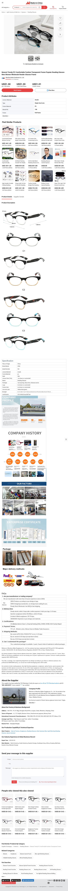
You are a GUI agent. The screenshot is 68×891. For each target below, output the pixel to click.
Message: (8, 768)
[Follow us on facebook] (54, 880)
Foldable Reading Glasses (9, 858)
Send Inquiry (17, 90)
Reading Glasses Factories (46, 865)
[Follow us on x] (57, 880)
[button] (2, 3)
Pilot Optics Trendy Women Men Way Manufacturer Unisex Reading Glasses (59, 162)
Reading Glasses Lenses (40, 869)
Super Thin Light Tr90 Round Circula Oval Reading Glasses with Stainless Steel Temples (60, 184)
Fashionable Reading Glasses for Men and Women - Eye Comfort (46, 139)
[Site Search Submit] (44, 7)
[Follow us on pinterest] (64, 880)
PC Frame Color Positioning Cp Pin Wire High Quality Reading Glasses (33, 139)
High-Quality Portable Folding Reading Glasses (7, 184)
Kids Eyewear (40, 731)
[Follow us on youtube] (62, 880)
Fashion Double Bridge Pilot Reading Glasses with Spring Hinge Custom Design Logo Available (33, 184)
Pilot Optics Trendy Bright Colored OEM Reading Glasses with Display (20, 139)
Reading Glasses (32, 12)
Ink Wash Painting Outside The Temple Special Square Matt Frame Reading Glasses (20, 162)
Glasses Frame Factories (9, 865)
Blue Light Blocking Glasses (42, 854)
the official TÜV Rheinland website (49, 683)
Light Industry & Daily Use (13, 12)
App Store (5, 880)
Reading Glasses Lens (25, 869)
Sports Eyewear (11, 733)
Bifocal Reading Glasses (26, 858)
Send (14, 782)
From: (9, 759)
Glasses (5, 854)
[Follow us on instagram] (59, 880)
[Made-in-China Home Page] (34, 2)
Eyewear (23, 12)
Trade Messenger (28, 880)
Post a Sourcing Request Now (47, 782)
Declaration (51, 886)
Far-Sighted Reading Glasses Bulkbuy (45, 873)
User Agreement (43, 886)
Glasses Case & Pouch (25, 854)
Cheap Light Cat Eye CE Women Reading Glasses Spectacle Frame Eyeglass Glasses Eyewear (20, 184)
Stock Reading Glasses (27, 873)
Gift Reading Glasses (55, 869)
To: (10, 763)
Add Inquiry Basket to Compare (34, 64)
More (3, 876)
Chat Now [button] (51, 90)
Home (3, 12)
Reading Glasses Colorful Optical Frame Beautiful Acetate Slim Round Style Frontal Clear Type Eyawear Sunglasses (46, 162)
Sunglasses (23, 731)
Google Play (16, 880)
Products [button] (16, 7)
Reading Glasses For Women (10, 873)
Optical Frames (15, 731)
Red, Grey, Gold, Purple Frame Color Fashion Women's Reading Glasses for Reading (59, 139)
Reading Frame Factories (9, 869)
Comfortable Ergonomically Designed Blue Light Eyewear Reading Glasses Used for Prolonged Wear (7, 162)
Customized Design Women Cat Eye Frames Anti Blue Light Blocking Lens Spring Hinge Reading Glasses (7, 139)
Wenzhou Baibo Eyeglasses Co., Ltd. (15, 77)
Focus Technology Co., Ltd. (22, 886)
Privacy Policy (59, 886)
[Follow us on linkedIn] (48, 883)
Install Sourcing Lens (9, 883)
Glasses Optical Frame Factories (27, 865)
